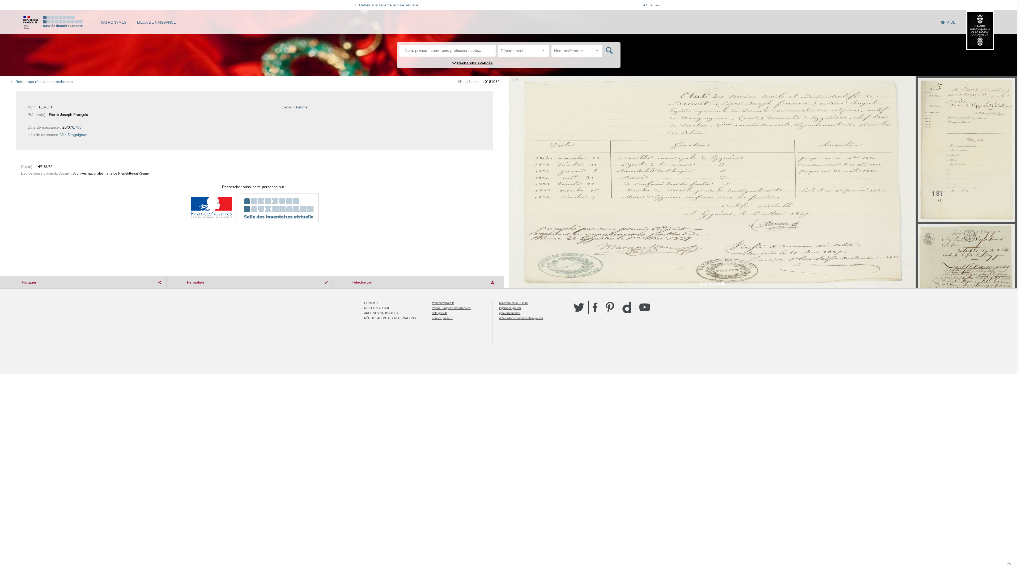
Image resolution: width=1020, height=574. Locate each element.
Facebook (595, 307)
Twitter (579, 307)
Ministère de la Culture (513, 303)
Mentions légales (378, 308)
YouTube (644, 307)
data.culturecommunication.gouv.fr (521, 318)
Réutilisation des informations (390, 318)
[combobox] (525, 52)
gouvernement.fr (509, 313)
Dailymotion (626, 307)
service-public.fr (442, 318)
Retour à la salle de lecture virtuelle (388, 5)
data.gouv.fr (439, 313)
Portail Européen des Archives (451, 308)
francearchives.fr (443, 303)
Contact (371, 303)
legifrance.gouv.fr (510, 308)
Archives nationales (381, 313)
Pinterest (610, 307)
